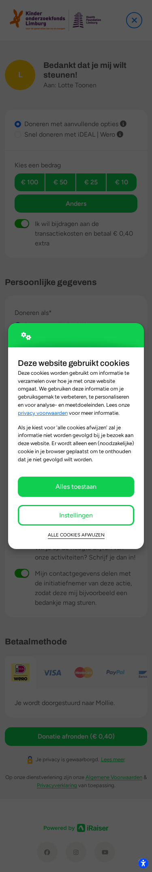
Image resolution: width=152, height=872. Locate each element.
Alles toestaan (76, 486)
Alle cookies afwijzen (76, 535)
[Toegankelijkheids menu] (143, 863)
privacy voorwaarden (43, 413)
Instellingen (76, 515)
